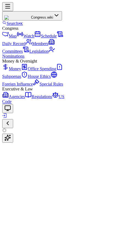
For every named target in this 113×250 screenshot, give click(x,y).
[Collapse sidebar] (7, 123)
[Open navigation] (7, 6)
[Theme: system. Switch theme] (7, 108)
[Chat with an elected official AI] (7, 138)
